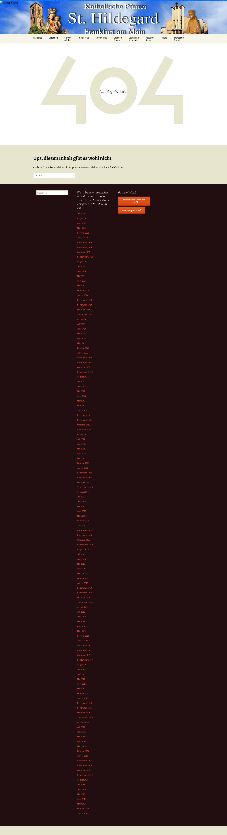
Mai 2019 (81, 563)
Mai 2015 (81, 794)
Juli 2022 (81, 381)
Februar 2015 (83, 808)
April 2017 (81, 683)
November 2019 (84, 535)
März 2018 (81, 631)
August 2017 (82, 664)
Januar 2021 (82, 467)
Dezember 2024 (84, 242)
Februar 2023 (83, 348)
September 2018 (85, 602)
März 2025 (81, 228)
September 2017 (85, 659)
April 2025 (81, 223)
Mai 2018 (81, 621)
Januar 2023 (82, 352)
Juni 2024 (81, 271)
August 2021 (82, 434)
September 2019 (85, 544)
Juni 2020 (81, 501)
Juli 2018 (81, 611)
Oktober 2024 (83, 252)
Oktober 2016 (83, 712)
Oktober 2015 (83, 770)
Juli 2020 (81, 496)
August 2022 (82, 376)
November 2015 (84, 765)
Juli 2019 (81, 554)
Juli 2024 (81, 266)
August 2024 (82, 261)
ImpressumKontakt (179, 38)
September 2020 (85, 487)
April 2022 (81, 396)
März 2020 (81, 515)
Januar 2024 (82, 295)
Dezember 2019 (84, 530)
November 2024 (84, 247)
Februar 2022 (83, 405)
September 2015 (85, 775)
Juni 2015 (81, 789)
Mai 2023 (81, 333)
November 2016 (84, 707)
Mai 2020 (81, 506)
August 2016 (82, 722)
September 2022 (85, 372)
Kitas (164, 37)
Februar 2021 (83, 463)
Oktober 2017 (83, 655)
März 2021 (81, 458)
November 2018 (84, 592)
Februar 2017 (83, 693)
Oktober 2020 (83, 482)
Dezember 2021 (84, 415)
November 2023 (84, 304)
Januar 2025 (82, 237)
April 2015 (81, 799)
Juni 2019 (81, 559)
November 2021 (84, 420)
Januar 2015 (82, 813)
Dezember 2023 (84, 300)
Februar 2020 (83, 520)
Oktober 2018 (83, 597)
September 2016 (85, 717)
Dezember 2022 (84, 357)
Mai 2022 (81, 391)
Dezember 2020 (84, 472)
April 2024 (81, 280)
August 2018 (82, 607)
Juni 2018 (81, 616)
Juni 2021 (81, 443)
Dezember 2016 (84, 703)
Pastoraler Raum (150, 38)
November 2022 (84, 362)
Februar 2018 (83, 635)
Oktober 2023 (83, 309)
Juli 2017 (81, 669)
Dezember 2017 (84, 645)
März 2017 (81, 688)
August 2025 (82, 218)
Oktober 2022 (83, 367)
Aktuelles (37, 37)
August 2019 (82, 549)
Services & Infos (68, 38)
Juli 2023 (81, 324)
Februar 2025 (83, 232)
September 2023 (85, 314)
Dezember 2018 (84, 587)
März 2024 (81, 285)
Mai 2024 (81, 276)
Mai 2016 (81, 736)
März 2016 (81, 746)
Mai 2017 (81, 679)
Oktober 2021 (83, 424)
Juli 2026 (81, 213)
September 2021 (85, 429)
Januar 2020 (82, 525)
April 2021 (81, 453)
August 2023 (82, 319)
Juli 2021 (81, 439)
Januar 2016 (82, 755)
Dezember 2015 (84, 760)
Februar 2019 (83, 578)
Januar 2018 (82, 640)
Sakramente (101, 37)
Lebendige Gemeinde (133, 38)
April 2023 (81, 338)
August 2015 (82, 779)
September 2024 (85, 256)
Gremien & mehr (118, 38)
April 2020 (81, 511)
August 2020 (82, 491)
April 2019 (81, 568)
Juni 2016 (81, 731)
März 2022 (81, 400)
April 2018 (81, 626)
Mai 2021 (81, 448)
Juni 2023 (81, 328)
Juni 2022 (81, 386)
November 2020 (84, 477)
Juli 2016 (81, 727)
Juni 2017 (81, 674)
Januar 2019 (82, 583)
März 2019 (81, 573)
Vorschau (53, 37)
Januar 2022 (82, 410)
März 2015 (81, 803)
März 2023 (81, 343)
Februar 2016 (83, 751)
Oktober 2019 (83, 539)
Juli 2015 (81, 784)
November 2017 (84, 650)
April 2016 (81, 741)
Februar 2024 (83, 290)
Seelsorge (84, 37)
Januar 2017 (82, 698)
